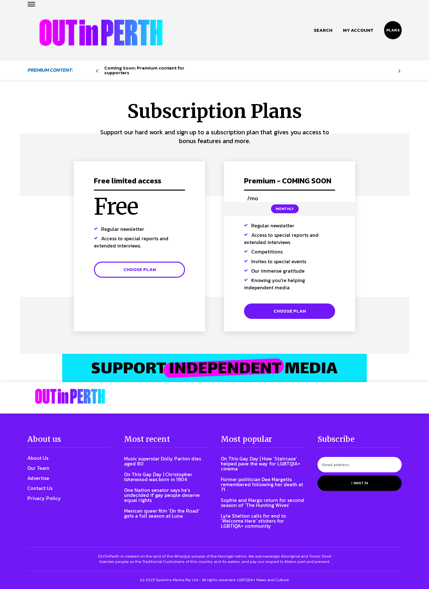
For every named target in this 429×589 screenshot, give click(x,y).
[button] (323, 30)
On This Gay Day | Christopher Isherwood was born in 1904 (158, 476)
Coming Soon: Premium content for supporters (144, 70)
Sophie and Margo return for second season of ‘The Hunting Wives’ (262, 502)
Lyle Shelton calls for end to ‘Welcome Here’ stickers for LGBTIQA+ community (253, 521)
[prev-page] (97, 71)
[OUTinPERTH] (101, 32)
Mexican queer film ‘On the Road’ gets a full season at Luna (161, 513)
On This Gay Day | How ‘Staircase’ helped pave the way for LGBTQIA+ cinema (260, 463)
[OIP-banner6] (214, 368)
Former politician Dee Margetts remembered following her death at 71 (262, 484)
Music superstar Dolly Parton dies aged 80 (162, 461)
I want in (359, 483)
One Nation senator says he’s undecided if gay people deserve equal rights (162, 495)
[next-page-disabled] (399, 71)
